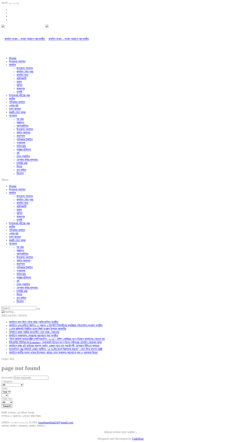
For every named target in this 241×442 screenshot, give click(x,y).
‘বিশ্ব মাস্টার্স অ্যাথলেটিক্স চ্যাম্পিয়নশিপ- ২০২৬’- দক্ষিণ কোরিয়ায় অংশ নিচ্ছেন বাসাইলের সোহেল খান (57, 339)
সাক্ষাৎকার (21, 146)
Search (7, 406)
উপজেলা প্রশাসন (17, 61)
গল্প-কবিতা (21, 169)
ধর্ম (18, 153)
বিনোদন (20, 173)
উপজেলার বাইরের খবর (19, 95)
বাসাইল (12, 64)
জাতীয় (12, 98)
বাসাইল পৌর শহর (25, 71)
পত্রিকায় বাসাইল (17, 102)
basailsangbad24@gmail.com (55, 422)
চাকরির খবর (22, 163)
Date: (5, 388)
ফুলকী (19, 92)
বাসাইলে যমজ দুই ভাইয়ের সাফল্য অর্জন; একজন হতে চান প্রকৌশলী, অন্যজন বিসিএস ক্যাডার (54, 345)
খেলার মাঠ (13, 105)
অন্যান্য (13, 115)
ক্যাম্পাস (21, 136)
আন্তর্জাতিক (22, 125)
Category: (7, 381)
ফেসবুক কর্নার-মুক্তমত (27, 159)
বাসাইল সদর (22, 75)
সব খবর (20, 119)
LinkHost (137, 438)
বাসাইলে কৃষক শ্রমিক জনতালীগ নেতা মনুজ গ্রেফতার (34, 332)
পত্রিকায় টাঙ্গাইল (25, 139)
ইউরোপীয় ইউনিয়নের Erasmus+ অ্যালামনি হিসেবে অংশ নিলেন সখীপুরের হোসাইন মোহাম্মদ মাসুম (55, 342)
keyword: (7, 377)
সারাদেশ (20, 122)
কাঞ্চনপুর (21, 88)
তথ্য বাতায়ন (15, 108)
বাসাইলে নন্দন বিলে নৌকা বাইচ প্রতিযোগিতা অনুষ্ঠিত (33, 322)
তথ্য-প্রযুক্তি (23, 156)
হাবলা (19, 81)
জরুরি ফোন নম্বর (17, 112)
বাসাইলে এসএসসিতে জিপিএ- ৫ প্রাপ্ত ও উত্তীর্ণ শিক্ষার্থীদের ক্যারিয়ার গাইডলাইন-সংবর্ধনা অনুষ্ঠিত (56, 325)
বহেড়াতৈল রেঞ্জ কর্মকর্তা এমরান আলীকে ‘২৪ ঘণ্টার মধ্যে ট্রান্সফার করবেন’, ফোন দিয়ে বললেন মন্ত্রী (55, 349)
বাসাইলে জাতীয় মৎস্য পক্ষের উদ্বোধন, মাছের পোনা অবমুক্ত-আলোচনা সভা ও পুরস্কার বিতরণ (53, 352)
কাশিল (19, 85)
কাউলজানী (21, 78)
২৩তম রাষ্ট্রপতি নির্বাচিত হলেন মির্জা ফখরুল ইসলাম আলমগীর (37, 328)
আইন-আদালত (23, 132)
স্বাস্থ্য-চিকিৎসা (24, 149)
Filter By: (7, 398)
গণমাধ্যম (21, 142)
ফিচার (19, 166)
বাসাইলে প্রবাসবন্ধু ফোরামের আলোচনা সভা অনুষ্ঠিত (33, 335)
